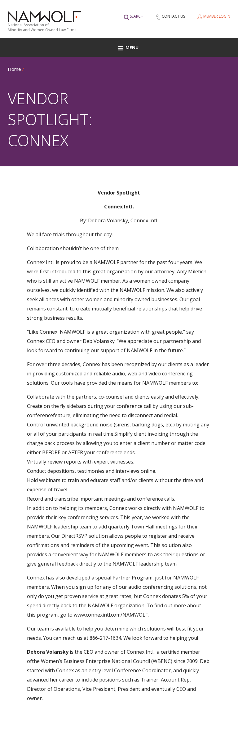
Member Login (216, 16)
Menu (132, 47)
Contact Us (173, 16)
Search (136, 16)
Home (14, 69)
